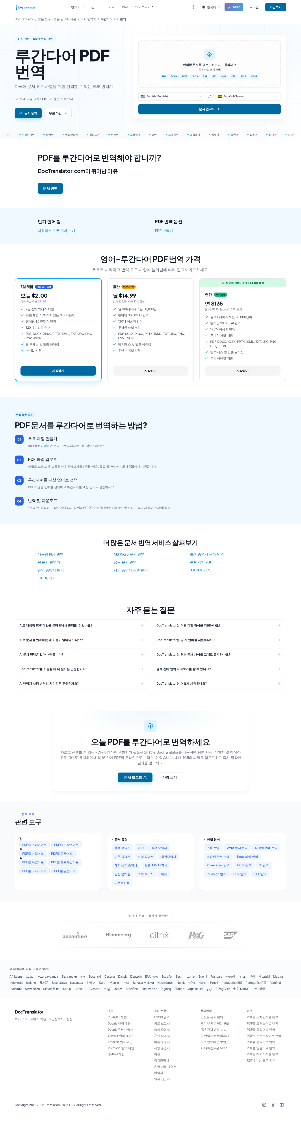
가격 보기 (169, 777)
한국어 (91, 982)
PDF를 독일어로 (33, 862)
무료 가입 (55, 113)
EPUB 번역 (244, 865)
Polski (214, 982)
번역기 (75, 7)
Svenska (94, 989)
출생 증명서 (122, 848)
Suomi (202, 976)
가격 (112, 7)
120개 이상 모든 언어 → (263, 1060)
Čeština (109, 976)
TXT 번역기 (46, 578)
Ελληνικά (151, 976)
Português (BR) (231, 982)
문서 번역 (30, 113)
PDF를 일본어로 (65, 871)
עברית (242, 976)
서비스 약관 (38, 1019)
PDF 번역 (213, 848)
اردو (209, 989)
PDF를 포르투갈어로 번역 (264, 1036)
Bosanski (95, 976)
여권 (141, 848)
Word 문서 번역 (237, 848)
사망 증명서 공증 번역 (131, 570)
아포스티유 (122, 882)
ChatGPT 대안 (117, 1017)
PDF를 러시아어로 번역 (262, 1054)
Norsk (181, 982)
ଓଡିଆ (192, 982)
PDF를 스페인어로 (34, 845)
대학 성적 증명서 (126, 865)
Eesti (179, 976)
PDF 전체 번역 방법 (214, 1029)
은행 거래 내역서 (156, 865)
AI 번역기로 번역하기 (215, 1036)
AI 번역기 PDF (201, 562)
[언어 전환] (210, 96)
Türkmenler (148, 989)
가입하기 (276, 7)
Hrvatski (264, 976)
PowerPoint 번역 (218, 865)
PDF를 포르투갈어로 (65, 862)
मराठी (126, 982)
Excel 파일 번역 (247, 856)
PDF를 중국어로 (61, 853)
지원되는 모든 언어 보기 (56, 230)
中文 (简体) (240, 989)
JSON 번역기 (200, 570)
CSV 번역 (239, 874)
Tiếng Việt (223, 989)
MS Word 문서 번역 (129, 554)
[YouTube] (281, 1105)
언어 (94, 7)
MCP (236, 7)
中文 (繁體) (259, 989)
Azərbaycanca (48, 976)
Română (275, 982)
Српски (79, 989)
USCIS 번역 (162, 1017)
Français (216, 976)
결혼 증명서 (159, 848)
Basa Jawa (59, 982)
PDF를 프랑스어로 (66, 845)
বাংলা (82, 976)
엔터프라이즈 (144, 7)
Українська (195, 989)
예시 (125, 7)
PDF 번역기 (164, 230)
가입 (44, 446)
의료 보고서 (162, 1023)
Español (167, 976)
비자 (164, 874)
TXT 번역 (260, 874)
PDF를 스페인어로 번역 (262, 1017)
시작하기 (58, 370)
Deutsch (135, 976)
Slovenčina (32, 989)
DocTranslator (29, 1012)
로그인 (254, 7)
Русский (15, 989)
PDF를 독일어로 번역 (261, 1029)
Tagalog (165, 989)
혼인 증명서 (162, 1036)
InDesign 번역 (216, 874)
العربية (30, 976)
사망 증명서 (146, 856)
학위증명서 (168, 856)
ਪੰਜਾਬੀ (203, 982)
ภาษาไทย (132, 989)
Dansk (122, 976)
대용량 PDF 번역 (50, 554)
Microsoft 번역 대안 (121, 1048)
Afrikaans (15, 976)
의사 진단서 (162, 1079)
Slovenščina (51, 989)
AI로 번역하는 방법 (213, 1042)
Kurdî (102, 982)
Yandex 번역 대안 (120, 1036)
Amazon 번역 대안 (120, 1042)
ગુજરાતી (230, 976)
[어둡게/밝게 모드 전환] (193, 7)
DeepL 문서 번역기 (120, 1029)
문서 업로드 (133, 777)
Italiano (31, 982)
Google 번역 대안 (119, 1023)
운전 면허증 (122, 874)
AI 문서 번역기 (49, 562)
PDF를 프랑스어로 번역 (262, 1023)
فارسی (190, 976)
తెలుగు (118, 989)
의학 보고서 (146, 874)
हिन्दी (252, 976)
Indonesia (15, 982)
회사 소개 (21, 1019)
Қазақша (76, 982)
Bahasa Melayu (143, 982)
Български (69, 976)
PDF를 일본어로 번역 (261, 1048)
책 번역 (263, 865)
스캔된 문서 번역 (218, 856)
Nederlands (165, 982)
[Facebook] (273, 1105)
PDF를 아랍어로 (33, 853)
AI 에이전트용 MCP (214, 1048)
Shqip (67, 989)
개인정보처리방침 (60, 1019)
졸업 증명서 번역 (51, 570)
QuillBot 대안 (116, 1054)
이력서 (158, 1073)
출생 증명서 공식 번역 (207, 554)
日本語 (43, 982)
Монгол (115, 982)
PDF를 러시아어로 (34, 871)
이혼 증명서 (122, 856)
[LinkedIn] (264, 1105)
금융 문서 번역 (125, 562)
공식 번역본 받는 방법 (215, 1023)
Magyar (278, 976)
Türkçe (179, 989)
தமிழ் (107, 989)
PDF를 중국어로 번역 (261, 1042)
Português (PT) (255, 982)
